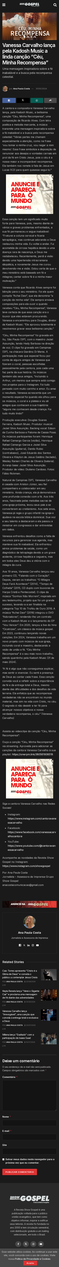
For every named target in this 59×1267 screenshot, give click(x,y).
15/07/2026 (30, 1042)
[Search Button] (55, 4)
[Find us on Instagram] (33, 1244)
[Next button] (50, 26)
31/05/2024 (41, 88)
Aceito (30, 1263)
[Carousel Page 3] (31, 37)
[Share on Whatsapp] (37, 100)
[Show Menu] (3, 4)
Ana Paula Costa (21, 88)
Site (4, 1145)
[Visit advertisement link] (29, 194)
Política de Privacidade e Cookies (32, 1259)
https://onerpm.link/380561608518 (32, 754)
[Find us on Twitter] (26, 1244)
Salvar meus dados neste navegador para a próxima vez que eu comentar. (30, 1161)
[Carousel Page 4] (35, 37)
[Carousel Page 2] (28, 37)
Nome (6, 1116)
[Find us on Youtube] (41, 1244)
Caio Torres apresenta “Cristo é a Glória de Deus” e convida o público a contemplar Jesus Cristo (20, 974)
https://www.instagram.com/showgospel (26, 866)
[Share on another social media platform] (50, 100)
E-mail (6, 1130)
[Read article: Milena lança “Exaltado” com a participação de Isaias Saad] (49, 1038)
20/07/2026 (31, 1025)
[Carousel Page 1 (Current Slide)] (24, 37)
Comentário (10, 1076)
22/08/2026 (31, 982)
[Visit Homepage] (29, 5)
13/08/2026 (30, 1002)
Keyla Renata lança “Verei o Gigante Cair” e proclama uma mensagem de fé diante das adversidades (20, 994)
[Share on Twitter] (23, 100)
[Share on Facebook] (9, 100)
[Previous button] (9, 26)
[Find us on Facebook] (18, 1244)
